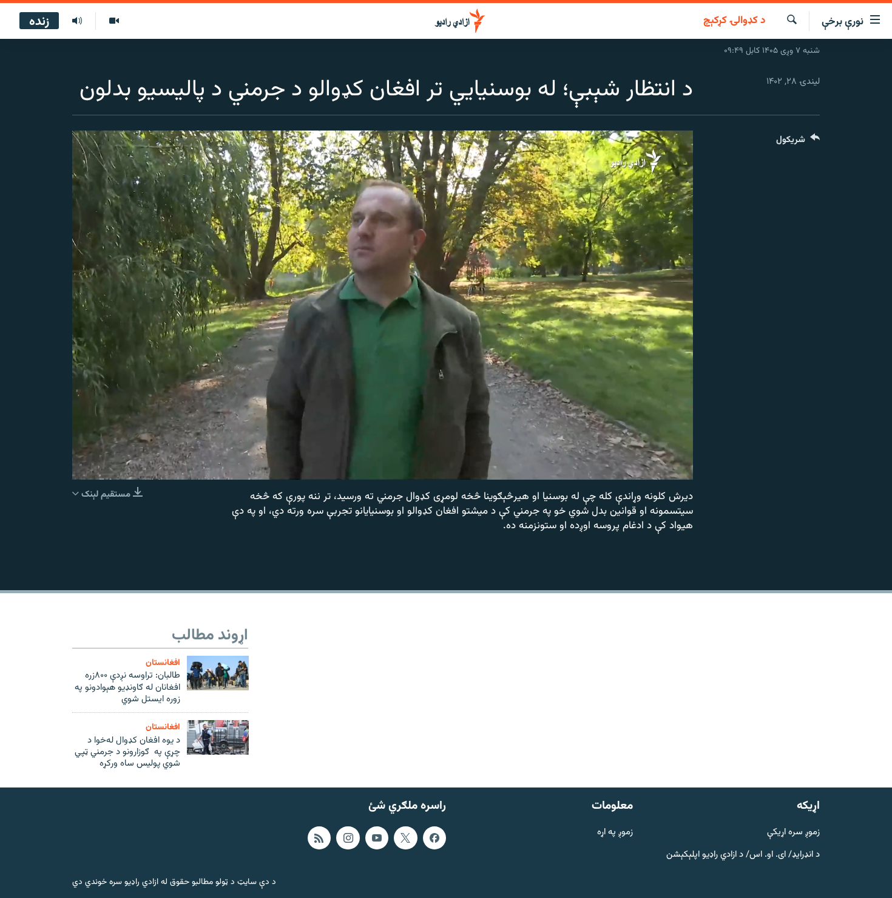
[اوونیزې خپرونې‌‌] (77, 21)
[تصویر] (113, 21)
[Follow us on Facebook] (434, 837)
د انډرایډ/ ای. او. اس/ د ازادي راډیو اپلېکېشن (743, 854)
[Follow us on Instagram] (347, 837)
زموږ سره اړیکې (793, 832)
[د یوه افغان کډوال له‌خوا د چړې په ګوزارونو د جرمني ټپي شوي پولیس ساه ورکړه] (218, 737)
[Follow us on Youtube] (376, 837)
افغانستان (163, 662)
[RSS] (319, 837)
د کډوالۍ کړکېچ (734, 21)
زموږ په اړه (615, 832)
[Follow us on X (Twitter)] (405, 837)
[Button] (798, 142)
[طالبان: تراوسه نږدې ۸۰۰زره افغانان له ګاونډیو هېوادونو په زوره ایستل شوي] (218, 673)
